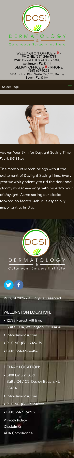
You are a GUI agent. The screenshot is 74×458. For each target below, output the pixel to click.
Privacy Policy (15, 420)
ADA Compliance (18, 433)
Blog (21, 158)
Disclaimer (13, 427)
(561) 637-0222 (38, 70)
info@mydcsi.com (22, 335)
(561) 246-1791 (46, 56)
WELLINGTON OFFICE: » (37, 53)
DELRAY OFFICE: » (29, 67)
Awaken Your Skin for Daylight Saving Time (35, 152)
